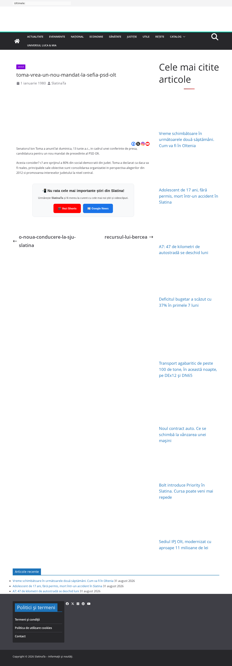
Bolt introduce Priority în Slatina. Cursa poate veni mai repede (186, 491)
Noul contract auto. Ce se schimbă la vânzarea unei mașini (182, 434)
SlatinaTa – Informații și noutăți (53, 656)
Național (77, 36)
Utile (146, 36)
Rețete (159, 36)
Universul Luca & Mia (41, 45)
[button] (183, 36)
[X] (138, 144)
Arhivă (21, 67)
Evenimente (57, 36)
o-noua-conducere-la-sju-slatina (47, 241)
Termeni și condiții (27, 620)
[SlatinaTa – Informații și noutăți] (17, 41)
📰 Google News (98, 208)
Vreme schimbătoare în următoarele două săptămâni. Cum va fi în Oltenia (186, 139)
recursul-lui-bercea (126, 237)
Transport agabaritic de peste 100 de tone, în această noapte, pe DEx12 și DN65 (188, 369)
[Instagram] (143, 144)
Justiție (132, 36)
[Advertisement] (83, 114)
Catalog (175, 36)
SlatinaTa (58, 83)
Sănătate (115, 36)
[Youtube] (148, 144)
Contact (20, 636)
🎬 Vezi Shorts (67, 208)
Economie (96, 36)
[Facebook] (133, 144)
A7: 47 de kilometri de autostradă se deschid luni (46, 591)
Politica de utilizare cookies (33, 628)
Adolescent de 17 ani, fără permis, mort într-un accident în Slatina (188, 196)
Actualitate (35, 36)
